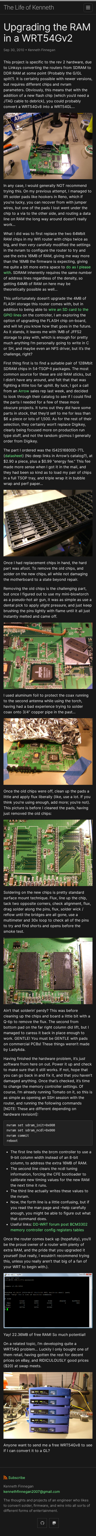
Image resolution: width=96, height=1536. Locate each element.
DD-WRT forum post (51, 1224)
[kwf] (54, 1523)
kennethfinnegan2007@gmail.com (31, 1491)
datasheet (13, 455)
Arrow (23, 391)
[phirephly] (42, 1523)
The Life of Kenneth (28, 7)
